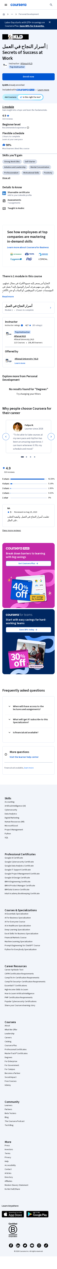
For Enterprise (11, 1061)
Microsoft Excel (11, 825)
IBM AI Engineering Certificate (17, 881)
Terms (7, 1153)
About (7, 1025)
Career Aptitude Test (14, 969)
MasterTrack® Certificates (16, 1053)
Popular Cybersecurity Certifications (21, 1001)
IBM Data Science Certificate (17, 889)
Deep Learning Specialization (17, 929)
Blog (7, 1117)
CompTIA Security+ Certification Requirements (25, 981)
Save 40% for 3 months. (32, 26)
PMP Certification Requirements (19, 997)
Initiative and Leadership (15, 167)
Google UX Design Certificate (17, 877)
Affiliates (8, 1181)
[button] (6, 178)
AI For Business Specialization (18, 917)
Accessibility (10, 1165)
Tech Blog (9, 1125)
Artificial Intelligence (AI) (15, 805)
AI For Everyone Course (15, 921)
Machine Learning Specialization (18, 941)
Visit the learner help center (24, 757)
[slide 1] (22, 457)
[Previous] (5, 436)
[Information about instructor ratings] (22, 325)
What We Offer (11, 1029)
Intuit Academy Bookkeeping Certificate (22, 893)
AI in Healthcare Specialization (18, 925)
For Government (12, 1065)
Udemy (8, 1085)
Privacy (8, 1157)
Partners (8, 1109)
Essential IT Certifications (16, 985)
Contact (8, 1169)
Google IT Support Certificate (18, 869)
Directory (9, 1177)
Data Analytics (11, 813)
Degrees (8, 1057)
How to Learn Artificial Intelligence (19, 993)
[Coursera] (18, 4)
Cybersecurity (11, 809)
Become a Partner (12, 1073)
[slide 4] (34, 457)
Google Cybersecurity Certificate (19, 861)
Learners (8, 1105)
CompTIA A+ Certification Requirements (22, 977)
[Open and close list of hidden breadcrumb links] (12, 14)
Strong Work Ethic (12, 161)
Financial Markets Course (15, 937)
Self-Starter (30, 161)
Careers (8, 1037)
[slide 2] (26, 457)
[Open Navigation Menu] (5, 4)
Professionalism (11, 172)
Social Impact (10, 1077)
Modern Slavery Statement (16, 1185)
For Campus (10, 1069)
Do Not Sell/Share (12, 1189)
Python (8, 833)
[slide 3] (30, 457)
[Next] (51, 436)
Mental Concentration (40, 167)
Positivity (48, 172)
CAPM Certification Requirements (19, 973)
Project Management (14, 829)
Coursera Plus (11, 1045)
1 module (8, 107)
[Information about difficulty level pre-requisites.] (27, 127)
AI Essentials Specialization (16, 913)
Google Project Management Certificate (22, 873)
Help (7, 1161)
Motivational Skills (31, 172)
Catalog (8, 1041)
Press (7, 1145)
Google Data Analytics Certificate (19, 865)
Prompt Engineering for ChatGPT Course (22, 945)
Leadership (9, 1033)
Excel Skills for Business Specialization (21, 933)
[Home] (3, 14)
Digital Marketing (12, 817)
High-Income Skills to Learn (16, 989)
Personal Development (29, 14)
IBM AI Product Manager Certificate (20, 885)
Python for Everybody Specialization (21, 949)
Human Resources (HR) (14, 821)
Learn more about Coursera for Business (28, 247)
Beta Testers (10, 1113)
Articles (8, 1173)
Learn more (43, 89)
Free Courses (11, 1081)
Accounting (9, 801)
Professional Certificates (16, 1049)
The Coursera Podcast (14, 1121)
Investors (9, 1149)
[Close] (49, 22)
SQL (6, 837)
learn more (29, 767)
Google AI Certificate (14, 857)
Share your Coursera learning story (20, 1005)
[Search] (51, 4)
